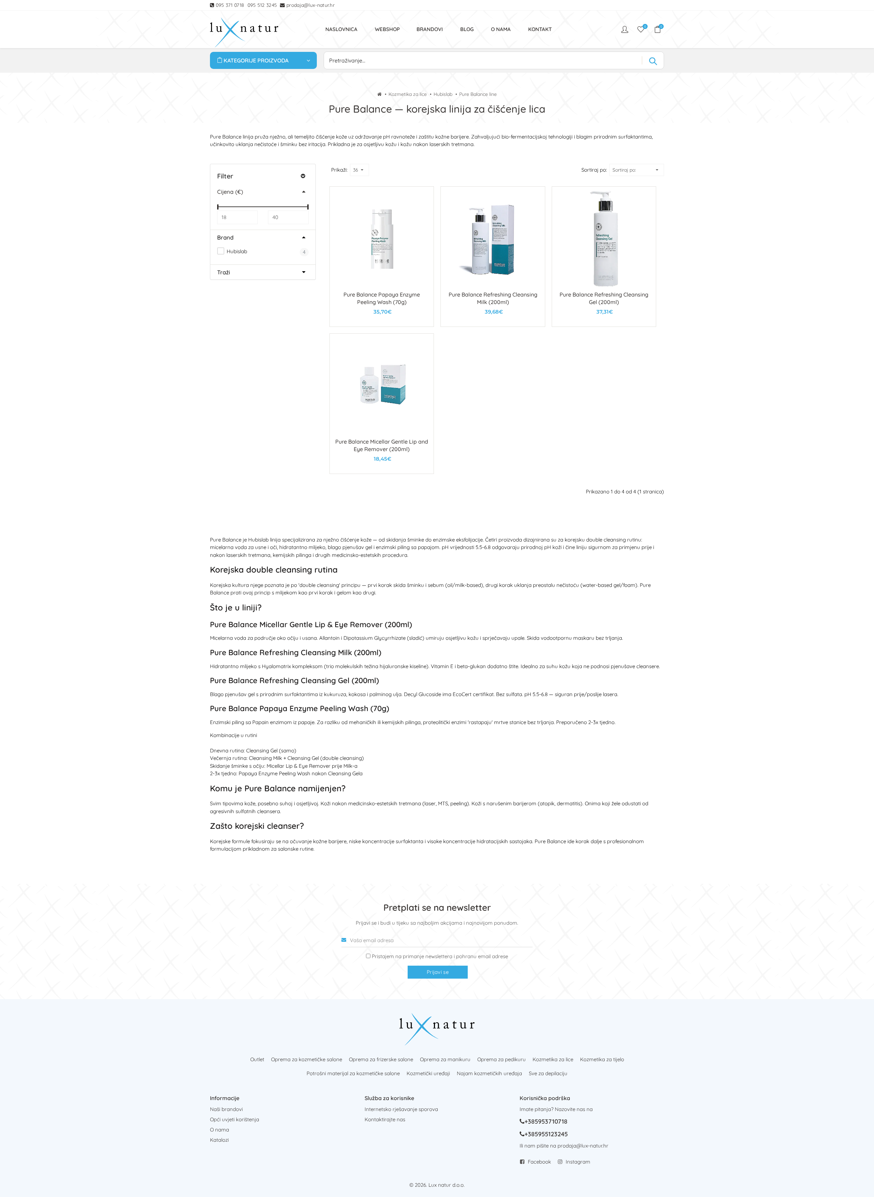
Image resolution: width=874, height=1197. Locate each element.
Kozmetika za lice (408, 94)
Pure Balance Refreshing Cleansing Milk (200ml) (295, 652)
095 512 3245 (262, 5)
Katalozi (219, 1140)
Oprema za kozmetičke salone (306, 1059)
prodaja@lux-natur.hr (310, 5)
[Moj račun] (625, 29)
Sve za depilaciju (548, 1073)
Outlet (257, 1059)
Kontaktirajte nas (385, 1119)
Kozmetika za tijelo (602, 1059)
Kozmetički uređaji (428, 1073)
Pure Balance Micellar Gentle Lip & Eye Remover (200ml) (311, 624)
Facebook (539, 1161)
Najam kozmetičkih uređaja (489, 1073)
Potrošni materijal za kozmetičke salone (353, 1073)
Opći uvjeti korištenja (234, 1119)
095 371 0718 (230, 5)
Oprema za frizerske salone (381, 1059)
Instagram (578, 1161)
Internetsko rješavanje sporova (401, 1109)
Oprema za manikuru (445, 1059)
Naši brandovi (226, 1109)
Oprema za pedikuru (501, 1059)
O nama (219, 1129)
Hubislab (443, 94)
